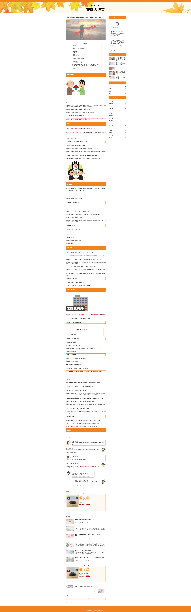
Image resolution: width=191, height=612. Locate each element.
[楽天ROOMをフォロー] (118, 45)
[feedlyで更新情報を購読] (120, 45)
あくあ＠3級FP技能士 (117, 27)
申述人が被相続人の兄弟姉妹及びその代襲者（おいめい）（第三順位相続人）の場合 (87, 67)
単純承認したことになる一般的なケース (79, 48)
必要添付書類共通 (75, 61)
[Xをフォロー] (114, 45)
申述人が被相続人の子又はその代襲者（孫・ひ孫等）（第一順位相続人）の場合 (86, 64)
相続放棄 (73, 54)
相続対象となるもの (76, 55)
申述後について (75, 68)
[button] (125, 50)
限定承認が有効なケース (76, 51)
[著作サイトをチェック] (113, 45)
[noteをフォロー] (117, 45)
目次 (84, 43)
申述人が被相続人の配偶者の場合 (79, 62)
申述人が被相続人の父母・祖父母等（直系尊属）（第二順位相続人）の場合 (85, 65)
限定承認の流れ (75, 52)
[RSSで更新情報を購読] (121, 45)
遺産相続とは (74, 45)
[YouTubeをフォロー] (116, 45)
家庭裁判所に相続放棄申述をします (78, 58)
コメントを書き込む (85, 599)
